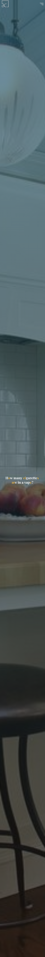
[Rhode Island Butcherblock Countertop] (5, 4)
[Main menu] (42, 4)
